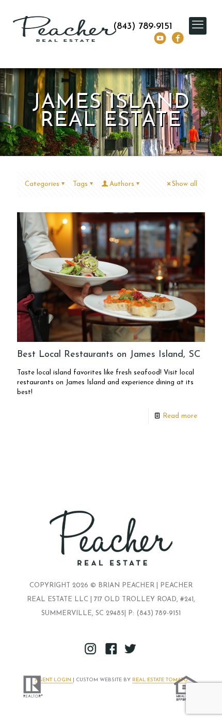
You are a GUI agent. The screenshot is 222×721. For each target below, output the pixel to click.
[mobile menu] (198, 26)
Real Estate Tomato (160, 680)
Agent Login (54, 680)
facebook (111, 648)
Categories (42, 184)
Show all (184, 184)
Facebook (177, 38)
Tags (80, 184)
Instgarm (91, 648)
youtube (131, 648)
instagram (160, 38)
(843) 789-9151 (142, 27)
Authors (121, 184)
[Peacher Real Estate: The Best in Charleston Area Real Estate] (64, 28)
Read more (180, 416)
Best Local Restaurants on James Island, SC (108, 354)
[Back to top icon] (201, 700)
